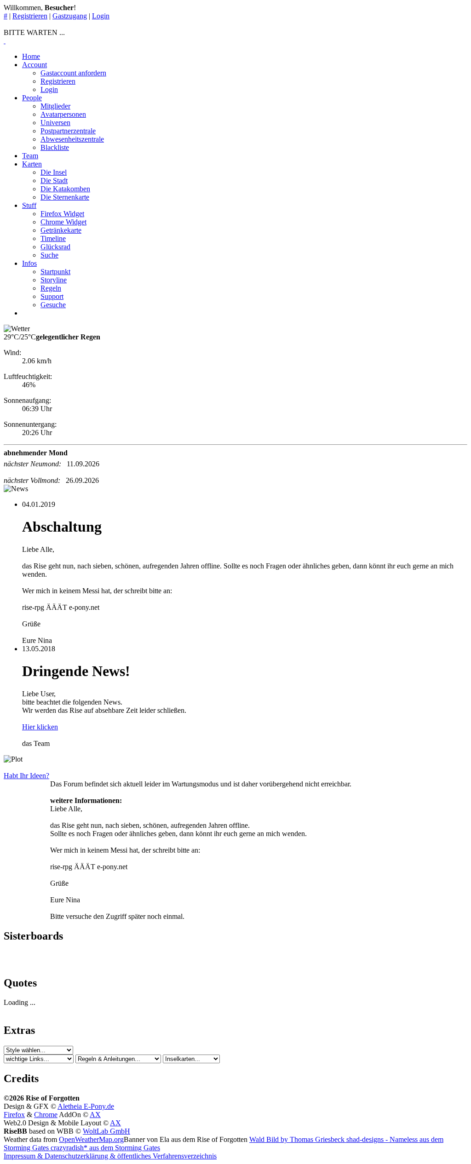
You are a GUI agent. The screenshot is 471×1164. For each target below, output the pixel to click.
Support (51, 296)
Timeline (53, 238)
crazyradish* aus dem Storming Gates (104, 1148)
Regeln (50, 288)
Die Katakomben (65, 189)
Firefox (14, 1114)
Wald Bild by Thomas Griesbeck (297, 1139)
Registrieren (29, 16)
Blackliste (54, 147)
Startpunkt (55, 271)
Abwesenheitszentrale (72, 139)
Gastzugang (69, 16)
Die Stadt (54, 180)
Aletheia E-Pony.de (85, 1106)
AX (95, 1114)
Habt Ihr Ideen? (26, 776)
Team (30, 156)
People (32, 98)
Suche (49, 255)
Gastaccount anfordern (73, 73)
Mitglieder (55, 106)
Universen (55, 122)
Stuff (29, 205)
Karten (32, 164)
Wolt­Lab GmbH (106, 1131)
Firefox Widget (62, 214)
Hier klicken (40, 727)
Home (31, 56)
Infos (29, 263)
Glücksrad (55, 247)
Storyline (53, 280)
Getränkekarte (60, 230)
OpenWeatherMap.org (91, 1139)
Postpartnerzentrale (68, 131)
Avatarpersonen (63, 114)
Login (100, 16)
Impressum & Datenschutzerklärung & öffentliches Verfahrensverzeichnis (110, 1156)
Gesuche (53, 305)
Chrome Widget (63, 222)
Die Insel (53, 172)
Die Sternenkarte (64, 197)
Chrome (45, 1114)
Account (34, 65)
